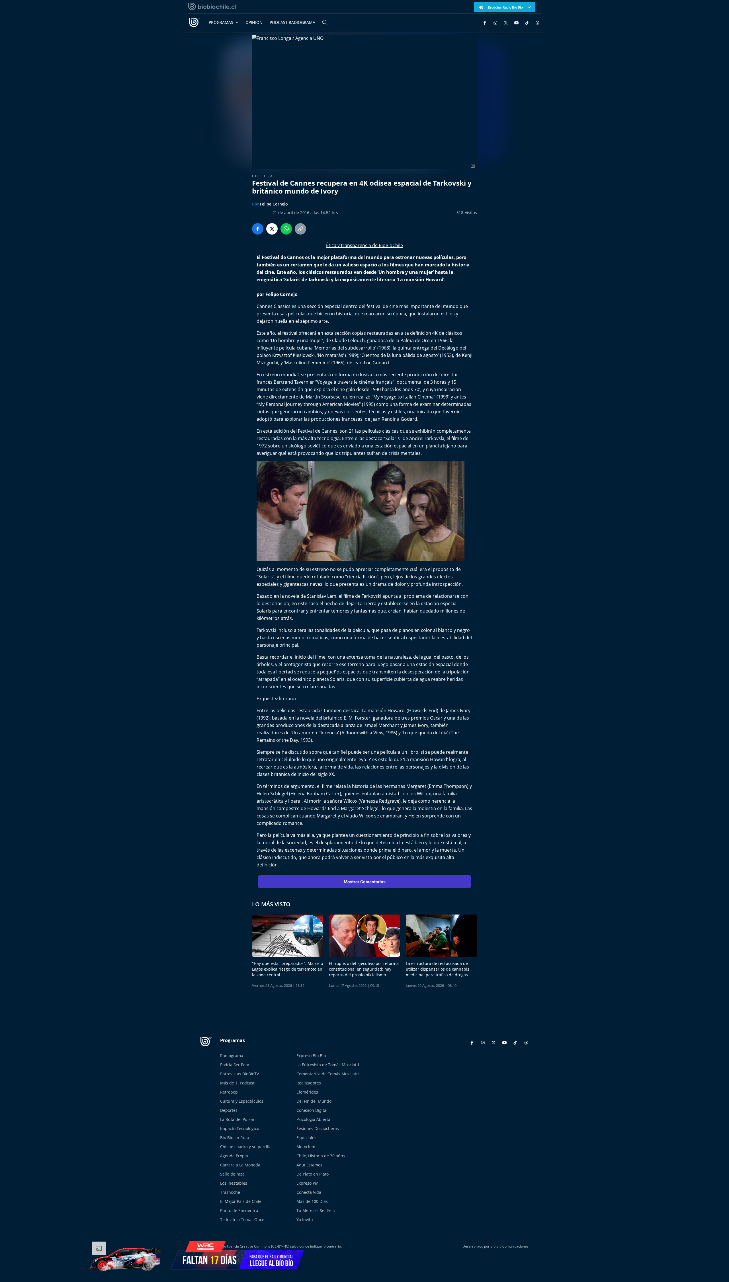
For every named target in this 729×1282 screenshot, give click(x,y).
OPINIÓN (254, 22)
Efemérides (307, 1092)
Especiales (306, 1137)
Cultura (262, 176)
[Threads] (537, 22)
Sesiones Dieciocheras (317, 1128)
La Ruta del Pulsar (237, 1119)
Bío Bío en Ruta (234, 1137)
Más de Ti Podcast (237, 1083)
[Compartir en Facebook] (257, 229)
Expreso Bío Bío (311, 1055)
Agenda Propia (234, 1155)
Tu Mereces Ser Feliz (316, 1210)
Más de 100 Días (312, 1201)
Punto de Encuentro (239, 1210)
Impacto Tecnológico (239, 1128)
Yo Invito (304, 1219)
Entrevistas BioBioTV (239, 1073)
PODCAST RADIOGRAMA (292, 22)
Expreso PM (307, 1183)
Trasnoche (230, 1192)
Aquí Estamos (309, 1165)
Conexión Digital (311, 1110)
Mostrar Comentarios (365, 881)
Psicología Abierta (313, 1119)
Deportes (228, 1110)
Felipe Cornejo (274, 204)
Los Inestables (233, 1183)
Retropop (229, 1092)
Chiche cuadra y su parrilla (246, 1146)
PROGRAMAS (221, 22)
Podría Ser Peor (234, 1064)
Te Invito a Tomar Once (242, 1219)
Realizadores (308, 1083)
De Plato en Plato (312, 1174)
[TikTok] (527, 22)
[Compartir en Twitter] (272, 229)
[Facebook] (484, 22)
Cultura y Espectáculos (241, 1101)
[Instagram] (495, 22)
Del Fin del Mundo (313, 1101)
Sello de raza (232, 1174)
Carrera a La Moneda (240, 1165)
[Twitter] (505, 22)
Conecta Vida (308, 1192)
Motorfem (305, 1146)
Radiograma (231, 1055)
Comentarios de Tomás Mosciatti (327, 1073)
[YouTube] (516, 22)
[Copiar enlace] (300, 229)
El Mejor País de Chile (240, 1201)
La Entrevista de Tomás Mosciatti (327, 1064)
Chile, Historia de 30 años (320, 1155)
